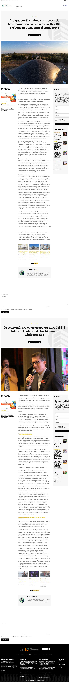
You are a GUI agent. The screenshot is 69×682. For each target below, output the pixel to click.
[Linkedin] (39, 35)
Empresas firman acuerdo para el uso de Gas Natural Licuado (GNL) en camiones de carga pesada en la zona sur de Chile (45, 253)
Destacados (3, 103)
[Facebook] (63, 0)
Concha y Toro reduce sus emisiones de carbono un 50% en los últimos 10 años (17, 285)
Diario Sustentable (30, 30)
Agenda (55, 141)
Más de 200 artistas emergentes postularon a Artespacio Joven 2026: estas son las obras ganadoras (27, 668)
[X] (65, 0)
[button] (16, 8)
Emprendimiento (57, 132)
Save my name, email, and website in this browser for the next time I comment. (17, 309)
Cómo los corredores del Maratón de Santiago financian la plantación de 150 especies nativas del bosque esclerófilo (47, 674)
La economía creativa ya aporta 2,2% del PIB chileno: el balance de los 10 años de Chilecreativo (57, 136)
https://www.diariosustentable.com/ (32, 270)
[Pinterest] (34, 35)
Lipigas (36, 263)
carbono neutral (34, 16)
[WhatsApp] (37, 35)
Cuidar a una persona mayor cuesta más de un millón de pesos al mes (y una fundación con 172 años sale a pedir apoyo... (47, 669)
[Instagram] (64, 0)
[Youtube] (67, 0)
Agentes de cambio (42, 672)
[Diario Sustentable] (22, 273)
